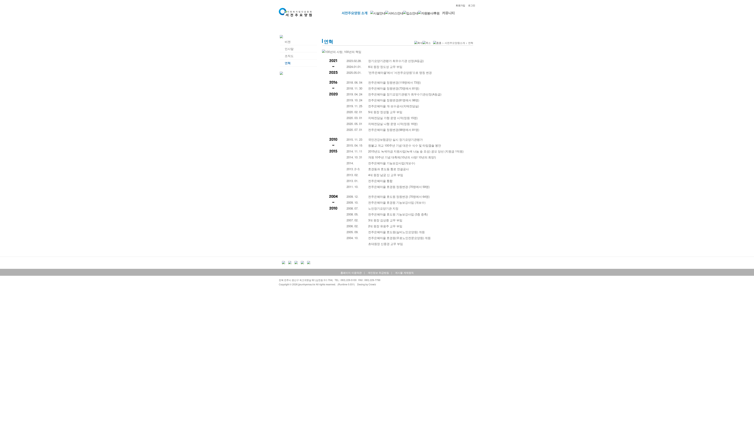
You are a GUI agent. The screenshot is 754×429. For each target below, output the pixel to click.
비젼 (288, 42)
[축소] (427, 43)
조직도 (289, 56)
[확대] (418, 43)
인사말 (289, 49)
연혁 (288, 63)
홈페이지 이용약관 (351, 273)
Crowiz (372, 284)
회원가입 (460, 5)
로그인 (471, 5)
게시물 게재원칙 (404, 273)
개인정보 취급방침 (378, 273)
